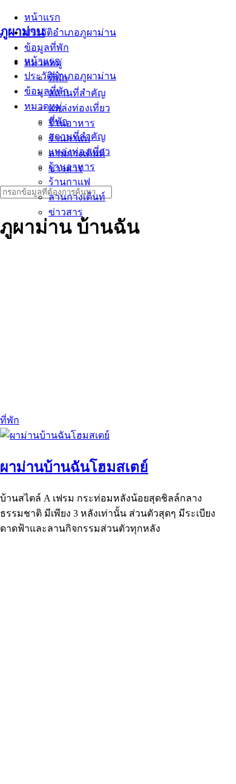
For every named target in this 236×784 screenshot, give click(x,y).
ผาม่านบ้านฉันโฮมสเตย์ (74, 467)
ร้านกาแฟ (69, 182)
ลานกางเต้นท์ (76, 197)
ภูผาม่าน (22, 31)
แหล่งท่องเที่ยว (79, 151)
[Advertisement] (118, 664)
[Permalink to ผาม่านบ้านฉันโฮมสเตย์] (55, 435)
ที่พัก (58, 121)
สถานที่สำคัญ (77, 136)
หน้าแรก (42, 61)
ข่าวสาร (65, 212)
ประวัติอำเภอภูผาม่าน (70, 76)
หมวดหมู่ (43, 106)
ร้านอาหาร (71, 167)
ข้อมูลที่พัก (46, 91)
